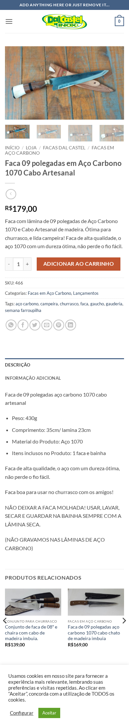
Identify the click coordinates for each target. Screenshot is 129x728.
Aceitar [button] (49, 712)
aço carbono (27, 303)
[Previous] (16, 83)
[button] (9, 21)
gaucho (97, 303)
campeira (49, 303)
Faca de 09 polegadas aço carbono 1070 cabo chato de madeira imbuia (94, 632)
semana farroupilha (23, 310)
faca (84, 303)
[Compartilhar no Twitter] (34, 325)
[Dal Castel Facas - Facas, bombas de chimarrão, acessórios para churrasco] (64, 21)
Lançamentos (86, 293)
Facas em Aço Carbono (49, 293)
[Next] (113, 83)
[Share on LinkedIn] (70, 325)
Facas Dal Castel (64, 147)
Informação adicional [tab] (33, 378)
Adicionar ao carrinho (78, 264)
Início (12, 147)
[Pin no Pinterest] (58, 325)
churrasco (69, 303)
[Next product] (11, 194)
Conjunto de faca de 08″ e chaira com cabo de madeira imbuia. (31, 632)
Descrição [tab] (17, 364)
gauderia (114, 303)
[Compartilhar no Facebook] (23, 325)
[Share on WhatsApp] (11, 325)
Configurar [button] (21, 713)
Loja (31, 147)
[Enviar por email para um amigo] (46, 325)
